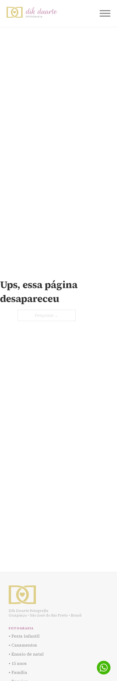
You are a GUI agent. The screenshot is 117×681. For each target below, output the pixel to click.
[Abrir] (105, 13)
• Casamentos (23, 645)
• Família (18, 672)
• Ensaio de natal (26, 654)
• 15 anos (18, 663)
